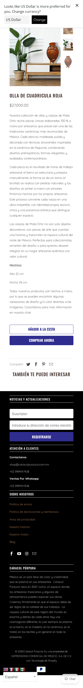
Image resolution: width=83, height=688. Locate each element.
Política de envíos (21, 504)
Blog (12, 542)
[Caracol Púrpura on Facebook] (12, 553)
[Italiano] (17, 669)
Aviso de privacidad (22, 519)
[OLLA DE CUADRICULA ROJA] (35, 54)
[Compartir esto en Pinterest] (43, 364)
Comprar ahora (41, 340)
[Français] (11, 669)
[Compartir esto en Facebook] (35, 364)
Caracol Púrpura (33, 651)
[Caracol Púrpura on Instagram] (27, 553)
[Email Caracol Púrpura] (34, 553)
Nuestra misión (19, 534)
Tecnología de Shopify (44, 660)
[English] (6, 669)
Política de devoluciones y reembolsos (34, 511)
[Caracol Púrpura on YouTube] (19, 553)
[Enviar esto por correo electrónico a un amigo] (50, 364)
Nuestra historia (20, 527)
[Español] (22, 669)
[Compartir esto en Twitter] (27, 364)
